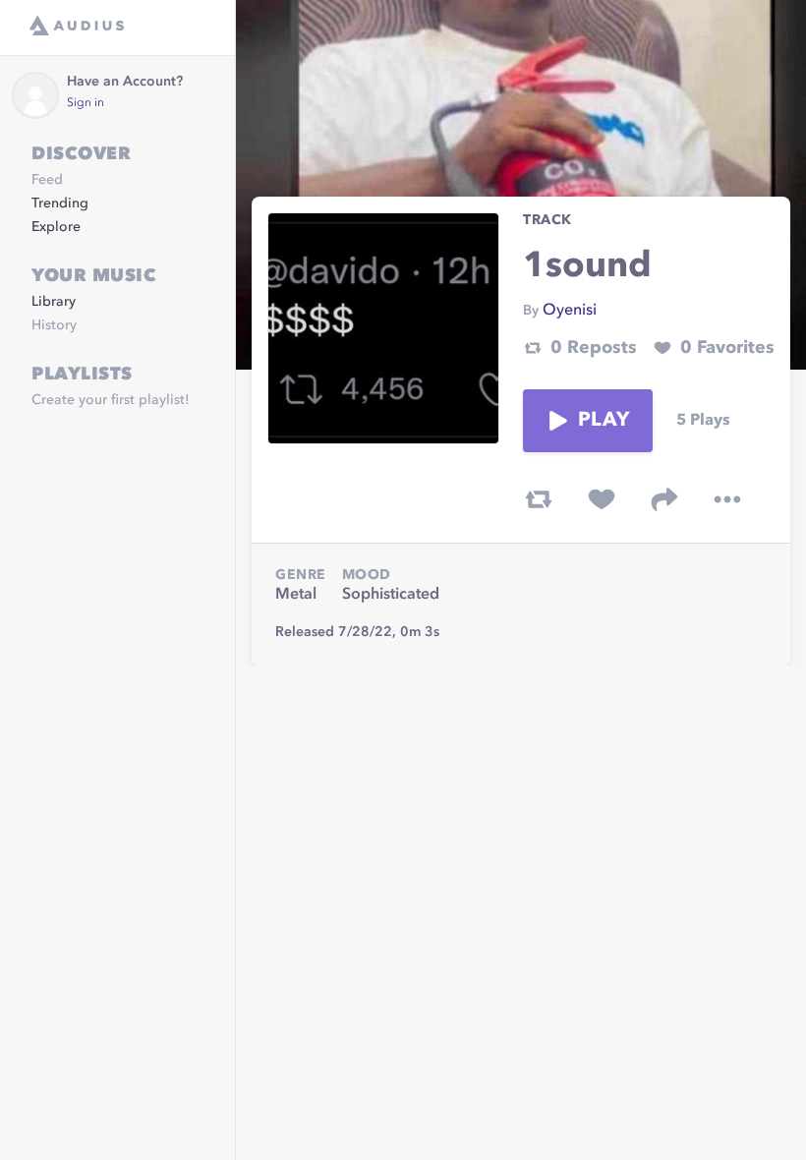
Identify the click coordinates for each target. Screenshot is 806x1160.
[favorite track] (601, 499)
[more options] (727, 499)
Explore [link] (56, 227)
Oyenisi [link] (570, 311)
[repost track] (538, 499)
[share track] (664, 499)
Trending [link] (59, 203)
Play (603, 421)
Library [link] (53, 302)
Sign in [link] (85, 103)
